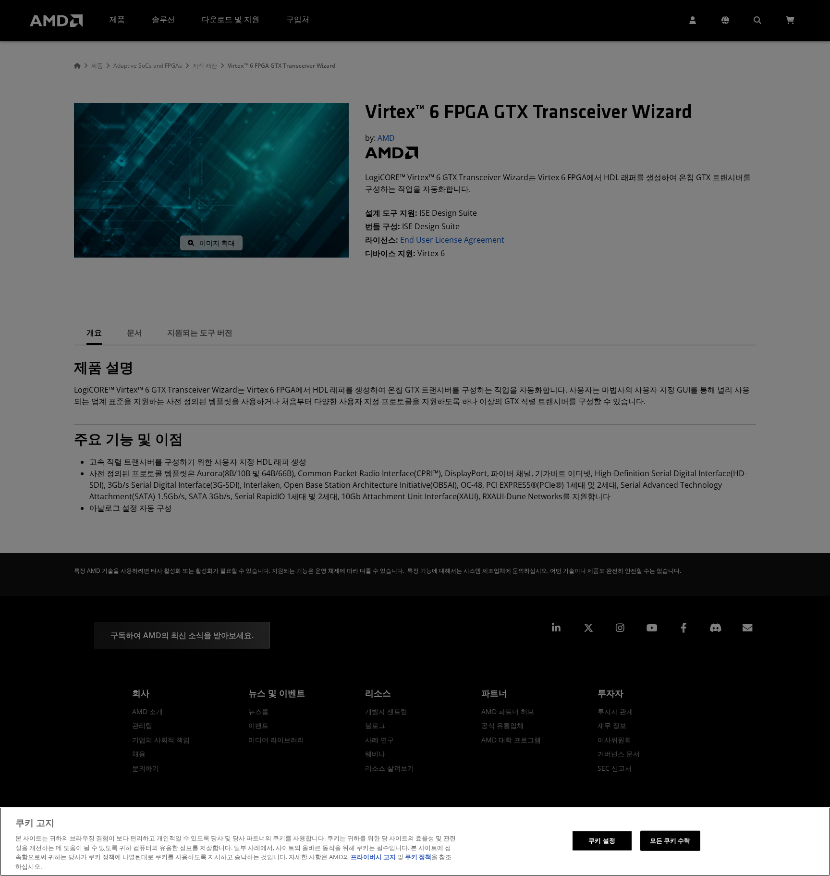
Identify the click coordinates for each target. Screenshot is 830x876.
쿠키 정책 (418, 856)
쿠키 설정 (601, 840)
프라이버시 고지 (373, 856)
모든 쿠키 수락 (670, 840)
